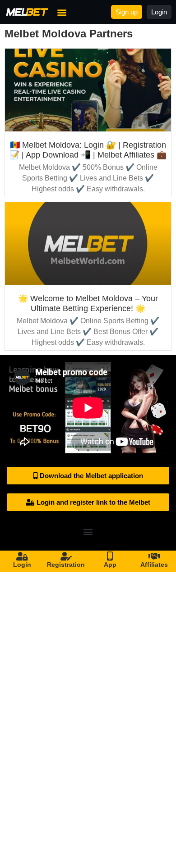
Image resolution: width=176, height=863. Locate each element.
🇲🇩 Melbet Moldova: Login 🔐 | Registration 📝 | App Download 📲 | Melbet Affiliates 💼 (88, 149)
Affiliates (154, 564)
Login (22, 564)
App (110, 564)
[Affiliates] (153, 556)
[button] (61, 12)
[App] (110, 556)
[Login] (22, 556)
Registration (66, 564)
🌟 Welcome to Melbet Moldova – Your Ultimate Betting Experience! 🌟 (88, 303)
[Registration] (65, 556)
